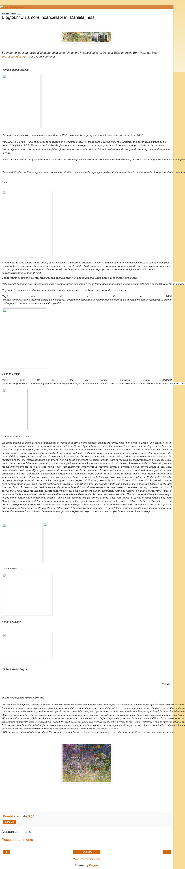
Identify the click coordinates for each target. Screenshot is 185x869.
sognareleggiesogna (15, 56)
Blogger (93, 865)
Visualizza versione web (86, 858)
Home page (86, 852)
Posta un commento (17, 840)
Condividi (9, 822)
